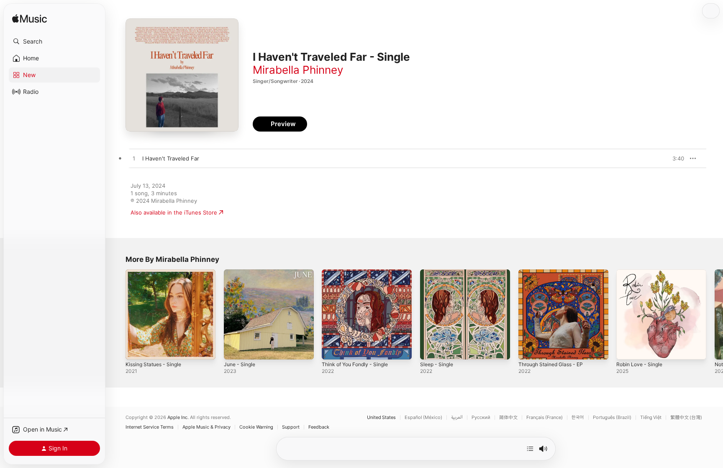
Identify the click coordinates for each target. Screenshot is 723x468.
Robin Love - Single (641, 272)
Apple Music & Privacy (206, 427)
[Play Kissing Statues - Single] (136, 349)
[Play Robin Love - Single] (626, 349)
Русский (481, 417)
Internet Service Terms (150, 427)
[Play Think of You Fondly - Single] (332, 349)
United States (381, 417)
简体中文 (508, 417)
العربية (457, 417)
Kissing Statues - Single (156, 272)
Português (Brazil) (612, 417)
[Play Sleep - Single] (430, 349)
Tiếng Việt (650, 417)
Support (291, 427)
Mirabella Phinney (298, 69)
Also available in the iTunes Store (174, 212)
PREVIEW (675, 158)
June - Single (241, 272)
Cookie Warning (256, 427)
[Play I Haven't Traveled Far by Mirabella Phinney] (134, 159)
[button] (54, 41)
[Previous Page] (117, 314)
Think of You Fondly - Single (358, 272)
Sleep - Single (438, 272)
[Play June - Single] (234, 349)
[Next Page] (714, 314)
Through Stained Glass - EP (554, 272)
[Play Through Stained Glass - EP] (529, 349)
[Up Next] (530, 449)
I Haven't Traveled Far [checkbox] (170, 158)
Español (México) (423, 417)
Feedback (318, 427)
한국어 (578, 417)
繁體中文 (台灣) (686, 417)
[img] (29, 19)
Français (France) (544, 417)
